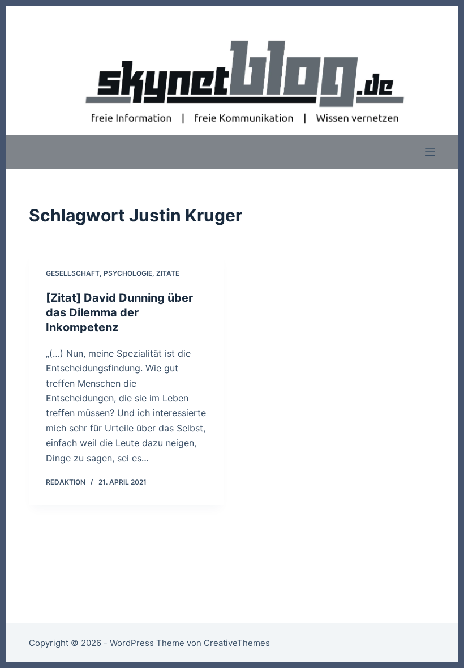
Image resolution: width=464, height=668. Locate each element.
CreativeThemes (237, 642)
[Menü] (430, 152)
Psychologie (128, 273)
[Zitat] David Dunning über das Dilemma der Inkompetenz (119, 312)
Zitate (167, 273)
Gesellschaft (73, 273)
